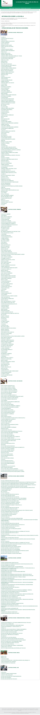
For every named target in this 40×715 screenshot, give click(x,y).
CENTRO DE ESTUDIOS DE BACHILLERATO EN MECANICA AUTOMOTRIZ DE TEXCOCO (18, 482)
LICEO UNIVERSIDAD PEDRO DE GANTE (9, 148)
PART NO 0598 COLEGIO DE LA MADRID (9, 389)
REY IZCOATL (4, 105)
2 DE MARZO (3, 356)
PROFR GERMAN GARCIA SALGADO (8, 275)
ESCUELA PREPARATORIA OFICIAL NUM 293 (10, 480)
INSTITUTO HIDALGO (5, 161)
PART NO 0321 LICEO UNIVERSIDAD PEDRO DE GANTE (12, 396)
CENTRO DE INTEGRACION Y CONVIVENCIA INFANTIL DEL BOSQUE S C (15, 660)
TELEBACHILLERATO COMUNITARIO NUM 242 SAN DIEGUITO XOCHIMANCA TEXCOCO (18, 484)
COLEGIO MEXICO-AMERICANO (7, 298)
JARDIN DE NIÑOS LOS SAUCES (7, 82)
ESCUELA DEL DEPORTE (6, 677)
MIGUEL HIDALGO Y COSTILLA (7, 357)
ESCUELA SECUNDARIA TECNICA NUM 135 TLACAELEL (12, 470)
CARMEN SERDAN (5, 238)
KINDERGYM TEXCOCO (6, 179)
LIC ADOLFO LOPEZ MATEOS (7, 283)
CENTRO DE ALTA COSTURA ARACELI (8, 637)
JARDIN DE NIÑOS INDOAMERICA (8, 50)
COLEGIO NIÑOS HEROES (6, 137)
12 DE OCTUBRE (4, 322)
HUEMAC (3, 76)
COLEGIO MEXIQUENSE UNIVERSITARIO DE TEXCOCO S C (13, 524)
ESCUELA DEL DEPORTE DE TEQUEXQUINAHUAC (11, 676)
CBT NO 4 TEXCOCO (5, 492)
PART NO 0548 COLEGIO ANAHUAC (8, 411)
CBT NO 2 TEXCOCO (5, 534)
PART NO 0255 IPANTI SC (6, 403)
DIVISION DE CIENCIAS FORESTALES (8, 602)
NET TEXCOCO (4, 491)
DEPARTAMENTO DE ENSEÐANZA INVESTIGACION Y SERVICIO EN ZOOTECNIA (17, 599)
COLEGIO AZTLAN (4, 325)
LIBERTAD (3, 187)
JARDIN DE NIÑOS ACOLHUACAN (7, 41)
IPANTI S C (3, 199)
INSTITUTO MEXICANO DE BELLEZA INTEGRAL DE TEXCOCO (13, 648)
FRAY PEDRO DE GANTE (6, 250)
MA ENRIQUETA (4, 135)
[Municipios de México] (6, 2)
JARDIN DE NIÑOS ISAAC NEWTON (8, 131)
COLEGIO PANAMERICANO (6, 92)
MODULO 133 (3, 656)
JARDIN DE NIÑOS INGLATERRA (7, 108)
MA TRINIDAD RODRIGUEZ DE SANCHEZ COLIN (10, 231)
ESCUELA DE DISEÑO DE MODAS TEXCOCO (10, 642)
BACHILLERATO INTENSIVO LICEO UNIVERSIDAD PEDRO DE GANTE (15, 550)
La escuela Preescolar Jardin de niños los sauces (27, 2)
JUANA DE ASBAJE (5, 306)
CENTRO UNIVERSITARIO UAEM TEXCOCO (9, 562)
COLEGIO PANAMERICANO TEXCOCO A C (9, 224)
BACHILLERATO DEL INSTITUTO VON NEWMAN (10, 549)
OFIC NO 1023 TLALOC (5, 425)
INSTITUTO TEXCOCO (5, 274)
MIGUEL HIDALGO (4, 270)
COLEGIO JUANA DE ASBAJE (7, 49)
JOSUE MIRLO (4, 203)
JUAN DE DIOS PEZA (5, 132)
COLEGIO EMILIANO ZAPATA (6, 236)
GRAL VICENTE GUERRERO (6, 273)
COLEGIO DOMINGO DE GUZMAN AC (8, 419)
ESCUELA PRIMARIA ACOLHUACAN (8, 265)
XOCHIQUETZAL (4, 145)
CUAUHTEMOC (4, 84)
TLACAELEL (3, 324)
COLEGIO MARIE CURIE (6, 490)
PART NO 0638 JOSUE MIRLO (7, 467)
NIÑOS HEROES (4, 93)
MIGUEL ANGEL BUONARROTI (7, 70)
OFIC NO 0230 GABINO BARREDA (7, 463)
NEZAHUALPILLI (4, 191)
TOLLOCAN (3, 129)
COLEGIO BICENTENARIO (6, 66)
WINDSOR (3, 140)
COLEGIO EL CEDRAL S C (6, 269)
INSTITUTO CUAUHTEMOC (6, 163)
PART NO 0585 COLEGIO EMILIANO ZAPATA (9, 424)
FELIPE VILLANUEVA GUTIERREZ (7, 448)
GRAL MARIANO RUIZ (5, 364)
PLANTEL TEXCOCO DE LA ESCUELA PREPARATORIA (12, 518)
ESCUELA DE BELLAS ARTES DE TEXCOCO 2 (10, 592)
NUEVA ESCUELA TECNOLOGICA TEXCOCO (10, 537)
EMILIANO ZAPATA (4, 291)
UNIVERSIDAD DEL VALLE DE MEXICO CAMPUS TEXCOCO (13, 595)
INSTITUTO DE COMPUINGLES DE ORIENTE (10, 634)
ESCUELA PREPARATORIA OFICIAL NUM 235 (10, 503)
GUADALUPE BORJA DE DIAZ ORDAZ (8, 328)
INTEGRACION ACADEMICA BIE (7, 623)
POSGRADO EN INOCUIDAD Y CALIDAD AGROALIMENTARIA (13, 571)
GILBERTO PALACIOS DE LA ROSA (8, 259)
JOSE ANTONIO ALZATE (6, 77)
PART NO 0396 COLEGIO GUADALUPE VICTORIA (10, 439)
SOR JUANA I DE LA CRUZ (6, 136)
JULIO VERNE (4, 192)
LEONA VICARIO (4, 230)
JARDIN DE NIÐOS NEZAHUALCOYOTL (9, 172)
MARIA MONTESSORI (5, 310)
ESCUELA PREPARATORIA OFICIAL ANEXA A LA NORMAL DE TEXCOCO (15, 531)
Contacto (13, 712)
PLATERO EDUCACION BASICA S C (8, 57)
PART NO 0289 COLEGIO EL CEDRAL (8, 388)
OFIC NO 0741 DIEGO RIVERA (7, 454)
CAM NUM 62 (3, 672)
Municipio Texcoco (17, 8)
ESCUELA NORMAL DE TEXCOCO (8, 565)
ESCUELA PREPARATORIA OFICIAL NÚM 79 (9, 532)
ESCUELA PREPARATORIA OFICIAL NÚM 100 (10, 507)
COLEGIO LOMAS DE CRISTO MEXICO (8, 65)
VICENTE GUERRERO (5, 285)
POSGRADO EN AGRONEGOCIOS (7, 578)
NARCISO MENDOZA (5, 88)
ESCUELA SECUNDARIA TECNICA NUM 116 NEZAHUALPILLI (13, 417)
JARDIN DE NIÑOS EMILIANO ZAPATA (8, 147)
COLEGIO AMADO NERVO (6, 372)
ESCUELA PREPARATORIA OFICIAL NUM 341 (10, 494)
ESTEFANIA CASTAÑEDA (6, 86)
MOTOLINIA (3, 444)
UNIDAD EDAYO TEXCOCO (6, 646)
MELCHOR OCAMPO (5, 263)
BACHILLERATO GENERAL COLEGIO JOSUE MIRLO (11, 553)
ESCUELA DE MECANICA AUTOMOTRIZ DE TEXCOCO (11, 633)
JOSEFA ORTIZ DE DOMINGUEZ (7, 100)
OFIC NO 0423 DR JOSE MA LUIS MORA (9, 392)
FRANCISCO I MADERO (5, 214)
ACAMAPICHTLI (4, 113)
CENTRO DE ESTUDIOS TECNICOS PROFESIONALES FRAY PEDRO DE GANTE (17, 510)
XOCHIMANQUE (4, 167)
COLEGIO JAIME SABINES (6, 121)
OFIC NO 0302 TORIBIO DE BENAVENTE (9, 399)
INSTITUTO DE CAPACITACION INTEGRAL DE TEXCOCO (12, 638)
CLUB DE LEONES (4, 89)
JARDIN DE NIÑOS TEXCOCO (7, 202)
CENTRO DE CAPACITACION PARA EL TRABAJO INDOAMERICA (13, 629)
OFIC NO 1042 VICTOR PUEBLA (7, 404)
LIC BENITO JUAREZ (5, 228)
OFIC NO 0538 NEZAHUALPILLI (7, 455)
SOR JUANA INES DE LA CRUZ (7, 69)
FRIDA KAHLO (4, 39)
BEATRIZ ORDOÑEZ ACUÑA (6, 196)
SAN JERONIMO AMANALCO (6, 151)
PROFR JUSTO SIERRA (5, 218)
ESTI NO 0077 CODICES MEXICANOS (8, 440)
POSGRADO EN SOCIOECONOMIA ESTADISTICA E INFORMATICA (14, 591)
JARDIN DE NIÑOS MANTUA (6, 54)
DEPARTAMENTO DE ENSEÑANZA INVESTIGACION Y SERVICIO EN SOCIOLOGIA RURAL (18, 579)
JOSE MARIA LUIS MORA (6, 255)
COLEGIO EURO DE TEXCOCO (7, 38)
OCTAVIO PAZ (4, 318)
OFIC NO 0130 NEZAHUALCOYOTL (8, 443)
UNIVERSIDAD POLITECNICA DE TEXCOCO (9, 604)
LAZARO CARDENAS (5, 42)
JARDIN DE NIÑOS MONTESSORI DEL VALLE (10, 190)
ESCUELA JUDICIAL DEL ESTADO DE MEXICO (10, 600)
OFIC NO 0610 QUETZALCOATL (7, 451)
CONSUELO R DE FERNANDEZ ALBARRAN (9, 127)
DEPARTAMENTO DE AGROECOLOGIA (8, 570)
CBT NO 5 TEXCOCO (5, 506)
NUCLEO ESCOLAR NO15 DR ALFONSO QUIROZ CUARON (12, 471)
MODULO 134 (3, 657)
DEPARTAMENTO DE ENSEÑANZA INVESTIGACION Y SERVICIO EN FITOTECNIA (17, 575)
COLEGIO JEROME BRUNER (6, 80)
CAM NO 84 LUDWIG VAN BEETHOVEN (8, 673)
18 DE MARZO (4, 242)
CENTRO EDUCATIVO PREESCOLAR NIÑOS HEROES (11, 186)
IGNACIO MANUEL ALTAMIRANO (7, 341)
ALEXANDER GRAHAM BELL (6, 109)
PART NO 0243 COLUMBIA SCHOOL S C (9, 395)
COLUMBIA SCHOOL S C (6, 258)
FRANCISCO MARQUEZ (5, 184)
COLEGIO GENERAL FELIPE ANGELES (8, 514)
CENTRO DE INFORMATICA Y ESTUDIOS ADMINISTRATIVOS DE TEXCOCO (16, 622)
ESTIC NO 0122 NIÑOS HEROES (7, 458)
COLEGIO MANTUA (5, 369)
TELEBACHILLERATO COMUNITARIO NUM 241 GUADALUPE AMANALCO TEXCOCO (17, 483)
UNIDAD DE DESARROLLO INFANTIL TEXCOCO (10, 155)
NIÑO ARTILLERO (4, 74)
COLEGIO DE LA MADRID (6, 220)
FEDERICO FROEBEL (5, 143)
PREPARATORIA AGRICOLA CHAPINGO (9, 545)
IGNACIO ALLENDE (5, 261)
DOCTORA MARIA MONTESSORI (7, 98)
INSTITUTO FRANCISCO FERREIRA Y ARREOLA (10, 405)
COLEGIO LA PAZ (4, 176)
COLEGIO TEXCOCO (5, 112)
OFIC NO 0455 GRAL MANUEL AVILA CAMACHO (10, 436)
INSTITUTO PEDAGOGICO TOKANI (8, 175)
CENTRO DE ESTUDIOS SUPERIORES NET (9, 608)
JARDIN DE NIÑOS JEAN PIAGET (7, 72)
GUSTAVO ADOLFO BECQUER (7, 58)
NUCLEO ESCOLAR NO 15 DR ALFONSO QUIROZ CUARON (12, 254)
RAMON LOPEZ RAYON (5, 53)
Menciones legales (7, 712)
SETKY (2, 117)
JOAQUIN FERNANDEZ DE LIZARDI (8, 102)
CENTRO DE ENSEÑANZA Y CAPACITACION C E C (11, 626)
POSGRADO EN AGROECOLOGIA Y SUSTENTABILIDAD (12, 566)
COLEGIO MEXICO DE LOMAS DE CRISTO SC (10, 313)
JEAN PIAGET (4, 133)
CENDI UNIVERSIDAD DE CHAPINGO (8, 661)
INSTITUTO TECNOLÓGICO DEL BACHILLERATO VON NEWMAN (13, 498)
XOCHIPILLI (3, 144)
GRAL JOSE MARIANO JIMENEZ (7, 195)
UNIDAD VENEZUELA (5, 266)
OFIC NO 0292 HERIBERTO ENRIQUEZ (8, 427)
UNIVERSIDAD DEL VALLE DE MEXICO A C (9, 596)
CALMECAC (3, 37)
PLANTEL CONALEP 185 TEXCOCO (8, 527)
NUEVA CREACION (5, 43)
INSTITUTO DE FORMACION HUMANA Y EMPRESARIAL (12, 645)
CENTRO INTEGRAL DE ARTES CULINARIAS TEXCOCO (12, 630)
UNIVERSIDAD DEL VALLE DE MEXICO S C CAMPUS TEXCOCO (13, 499)
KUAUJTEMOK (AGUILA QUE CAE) (8, 302)
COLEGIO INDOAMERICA (6, 281)
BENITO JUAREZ (4, 279)
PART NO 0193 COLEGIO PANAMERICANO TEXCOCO (11, 431)
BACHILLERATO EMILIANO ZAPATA (8, 495)
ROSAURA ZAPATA (5, 160)
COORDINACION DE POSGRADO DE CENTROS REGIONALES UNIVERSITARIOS (17, 584)
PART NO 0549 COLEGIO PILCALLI (8, 385)
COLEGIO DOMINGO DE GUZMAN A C (8, 223)
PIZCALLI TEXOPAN (5, 194)
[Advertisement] (20, 693)
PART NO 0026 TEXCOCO (6, 416)
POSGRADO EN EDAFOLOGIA (7, 588)
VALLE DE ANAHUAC (5, 282)
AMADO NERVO (4, 61)
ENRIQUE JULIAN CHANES (6, 45)
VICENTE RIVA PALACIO (6, 235)
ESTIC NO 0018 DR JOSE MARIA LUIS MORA (10, 407)
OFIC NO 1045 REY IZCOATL (6, 420)
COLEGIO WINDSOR (5, 219)
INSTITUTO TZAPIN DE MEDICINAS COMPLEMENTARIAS (12, 625)
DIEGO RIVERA (4, 415)
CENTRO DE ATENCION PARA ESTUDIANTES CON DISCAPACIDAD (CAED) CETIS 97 (18, 487)
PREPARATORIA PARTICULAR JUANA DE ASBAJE (11, 546)
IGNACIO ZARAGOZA (5, 287)
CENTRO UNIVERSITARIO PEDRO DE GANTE (10, 613)
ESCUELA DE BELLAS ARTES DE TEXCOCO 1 (10, 587)
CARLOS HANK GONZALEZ (6, 251)
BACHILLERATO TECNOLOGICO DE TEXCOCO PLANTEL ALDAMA (14, 486)
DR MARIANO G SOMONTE (6, 353)
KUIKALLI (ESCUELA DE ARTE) (7, 46)
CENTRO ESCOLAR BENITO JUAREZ (8, 222)
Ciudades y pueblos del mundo (21, 712)
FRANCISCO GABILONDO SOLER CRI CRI (9, 159)
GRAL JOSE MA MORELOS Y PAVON (8, 301)
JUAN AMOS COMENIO (5, 90)
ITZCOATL (3, 204)
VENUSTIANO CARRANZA (6, 226)
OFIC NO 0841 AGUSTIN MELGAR (7, 435)
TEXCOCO (3, 459)
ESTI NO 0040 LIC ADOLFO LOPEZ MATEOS (9, 397)
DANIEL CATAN (4, 85)
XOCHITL (3, 156)
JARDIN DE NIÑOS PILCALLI (6, 73)
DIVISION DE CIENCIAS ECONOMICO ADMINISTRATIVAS (12, 603)
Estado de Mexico (11, 8)
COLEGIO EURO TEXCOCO (6, 286)
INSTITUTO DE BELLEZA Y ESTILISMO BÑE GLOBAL (11, 641)
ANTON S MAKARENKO (5, 183)
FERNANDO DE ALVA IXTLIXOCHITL (8, 171)
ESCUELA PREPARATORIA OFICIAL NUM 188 (10, 523)
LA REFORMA (3, 234)
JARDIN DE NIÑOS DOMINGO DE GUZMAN (9, 152)
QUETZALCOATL (4, 116)
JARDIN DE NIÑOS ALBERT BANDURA (8, 94)
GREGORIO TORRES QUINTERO (7, 340)
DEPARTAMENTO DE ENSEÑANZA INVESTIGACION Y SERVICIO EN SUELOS (16, 574)
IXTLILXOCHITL (4, 464)
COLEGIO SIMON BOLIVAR (6, 198)
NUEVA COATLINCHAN (5, 188)
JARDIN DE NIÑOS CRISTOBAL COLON (9, 168)
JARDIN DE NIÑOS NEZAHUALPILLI (8, 101)
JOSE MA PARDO (4, 78)
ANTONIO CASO (4, 62)
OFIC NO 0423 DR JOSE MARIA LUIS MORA (9, 432)
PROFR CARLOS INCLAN (6, 346)
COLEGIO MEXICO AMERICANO (7, 128)
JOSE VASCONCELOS (5, 297)
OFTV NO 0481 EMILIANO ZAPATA (7, 412)
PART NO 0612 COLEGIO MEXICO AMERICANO (10, 401)
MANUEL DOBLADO (5, 329)
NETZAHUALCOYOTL (5, 104)
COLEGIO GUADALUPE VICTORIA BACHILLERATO (11, 528)
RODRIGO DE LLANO (5, 247)
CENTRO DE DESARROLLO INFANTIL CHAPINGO (11, 149)
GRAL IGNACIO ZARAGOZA (6, 216)
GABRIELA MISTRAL (5, 81)
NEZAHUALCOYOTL (5, 200)
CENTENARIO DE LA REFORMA (7, 344)
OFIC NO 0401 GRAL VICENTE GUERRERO (9, 468)
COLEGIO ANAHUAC (5, 305)
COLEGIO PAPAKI (4, 97)
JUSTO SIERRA (4, 294)
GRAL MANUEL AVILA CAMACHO (7, 332)
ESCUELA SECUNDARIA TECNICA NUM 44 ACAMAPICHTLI (12, 447)
